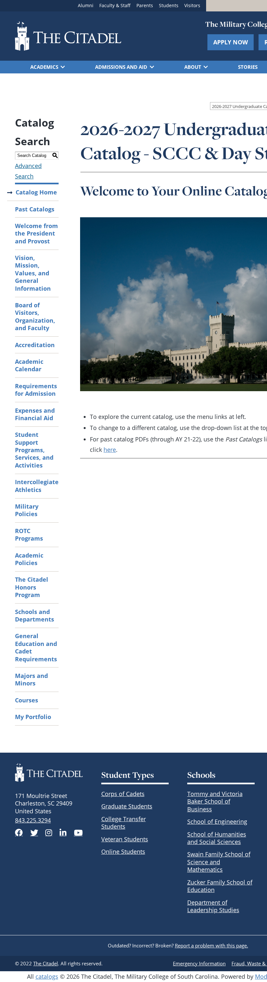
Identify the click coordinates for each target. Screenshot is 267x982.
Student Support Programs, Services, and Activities (34, 450)
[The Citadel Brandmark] (49, 772)
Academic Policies (29, 559)
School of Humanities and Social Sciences (216, 838)
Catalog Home (36, 192)
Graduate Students (126, 806)
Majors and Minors (31, 679)
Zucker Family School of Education (219, 886)
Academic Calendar (29, 365)
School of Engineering (217, 821)
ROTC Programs (29, 534)
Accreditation (35, 345)
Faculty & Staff (115, 5)
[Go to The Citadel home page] (68, 36)
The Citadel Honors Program (31, 587)
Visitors (192, 5)
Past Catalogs (34, 209)
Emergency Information (199, 963)
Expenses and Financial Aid (35, 414)
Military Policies (26, 510)
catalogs (46, 976)
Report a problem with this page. (211, 945)
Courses (26, 700)
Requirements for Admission (36, 389)
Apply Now (230, 42)
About (192, 67)
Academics (44, 67)
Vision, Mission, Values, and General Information (33, 273)
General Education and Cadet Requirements (36, 647)
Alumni (85, 5)
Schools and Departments (34, 615)
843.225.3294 (33, 820)
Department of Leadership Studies (213, 906)
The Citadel (45, 963)
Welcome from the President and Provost (36, 233)
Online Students (123, 851)
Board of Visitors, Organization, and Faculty (35, 316)
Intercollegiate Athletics (37, 485)
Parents (144, 5)
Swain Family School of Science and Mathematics (218, 861)
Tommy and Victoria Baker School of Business (215, 801)
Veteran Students (124, 839)
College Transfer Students (123, 822)
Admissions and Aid (121, 67)
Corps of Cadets (123, 794)
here (110, 449)
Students (168, 5)
